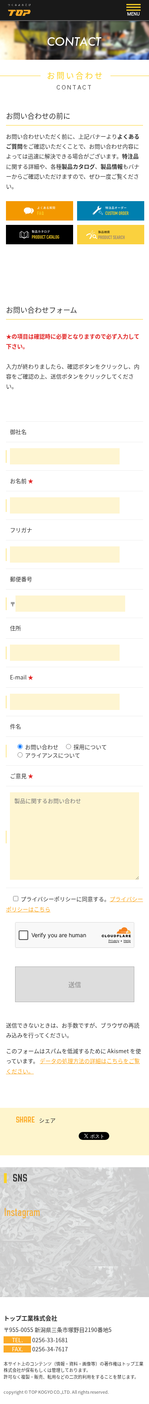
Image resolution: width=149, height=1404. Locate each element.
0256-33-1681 (50, 1340)
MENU (133, 13)
